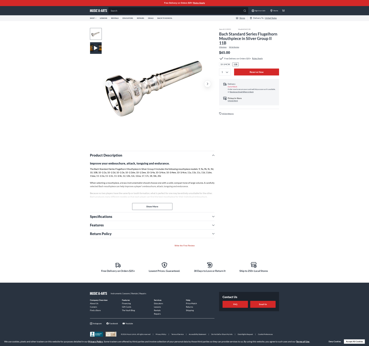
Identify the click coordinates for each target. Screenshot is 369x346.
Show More (152, 206)
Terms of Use (302, 341)
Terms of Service (177, 334)
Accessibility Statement (197, 334)
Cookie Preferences (265, 334)
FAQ (235, 304)
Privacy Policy (95, 341)
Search (114, 10)
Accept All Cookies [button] (354, 341)
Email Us (263, 304)
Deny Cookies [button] (335, 341)
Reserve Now (257, 72)
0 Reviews (223, 47)
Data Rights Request (245, 334)
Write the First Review (185, 245)
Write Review (234, 47)
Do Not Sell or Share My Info (221, 334)
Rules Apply (199, 3)
